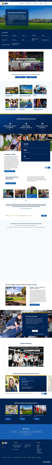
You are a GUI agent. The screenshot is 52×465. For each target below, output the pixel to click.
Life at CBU (35, 3)
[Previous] (42, 216)
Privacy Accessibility (16, 457)
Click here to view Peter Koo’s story (26, 208)
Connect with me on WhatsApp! (26, 388)
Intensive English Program (6, 44)
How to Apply (14, 35)
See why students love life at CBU (10, 171)
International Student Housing (37, 431)
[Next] (49, 168)
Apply (42, 0)
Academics (21, 3)
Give (45, 0)
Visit (40, 0)
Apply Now (10, 22)
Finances (23, 35)
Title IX (21, 457)
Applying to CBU (8, 95)
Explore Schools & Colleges (25, 95)
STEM (23, 39)
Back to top (3, 447)
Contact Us (20, 77)
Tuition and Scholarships (10, 109)
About (46, 3)
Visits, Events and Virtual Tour (34, 304)
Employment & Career (38, 109)
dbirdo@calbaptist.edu (25, 381)
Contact (43, 35)
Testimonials (34, 35)
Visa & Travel (22, 109)
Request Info (36, 0)
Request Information (5, 35)
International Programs (45, 39)
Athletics (40, 3)
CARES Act (28, 457)
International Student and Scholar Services (16, 44)
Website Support (33, 457)
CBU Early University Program (35, 39)
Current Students (4, 0)
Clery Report (24, 457)
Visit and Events (4, 39)
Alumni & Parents (9, 0)
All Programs (35, 330)
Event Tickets (48, 0)
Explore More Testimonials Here (11, 183)
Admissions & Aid (28, 3)
